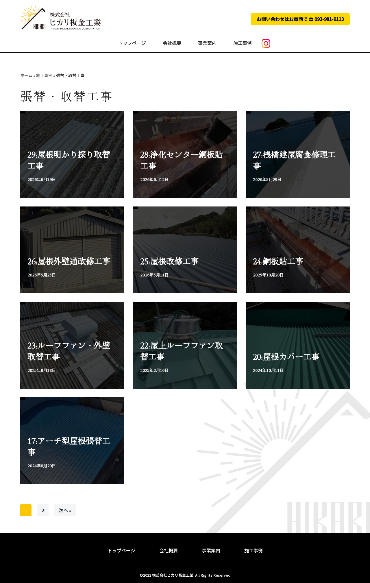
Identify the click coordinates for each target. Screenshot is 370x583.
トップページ (132, 42)
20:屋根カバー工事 (286, 356)
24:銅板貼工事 (278, 261)
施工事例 (242, 42)
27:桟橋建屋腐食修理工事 (294, 159)
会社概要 (172, 42)
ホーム (26, 75)
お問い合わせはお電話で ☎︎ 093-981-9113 (300, 18)
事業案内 (207, 42)
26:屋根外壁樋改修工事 (68, 261)
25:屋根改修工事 (169, 261)
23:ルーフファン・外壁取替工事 (68, 350)
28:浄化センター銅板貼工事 (181, 159)
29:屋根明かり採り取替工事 (68, 159)
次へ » (65, 510)
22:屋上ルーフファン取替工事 (181, 350)
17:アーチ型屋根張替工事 (68, 446)
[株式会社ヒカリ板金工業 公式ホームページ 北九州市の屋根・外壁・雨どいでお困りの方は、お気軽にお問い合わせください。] (60, 17)
